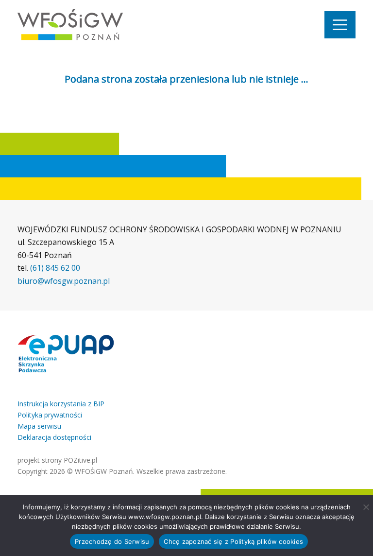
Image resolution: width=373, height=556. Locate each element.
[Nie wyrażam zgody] (366, 507)
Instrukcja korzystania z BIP (60, 403)
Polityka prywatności (49, 414)
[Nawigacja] (340, 24)
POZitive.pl (80, 460)
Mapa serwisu (39, 426)
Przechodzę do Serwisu (112, 541)
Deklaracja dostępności (54, 437)
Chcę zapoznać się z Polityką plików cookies (233, 541)
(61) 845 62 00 (55, 267)
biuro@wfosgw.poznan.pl (63, 281)
